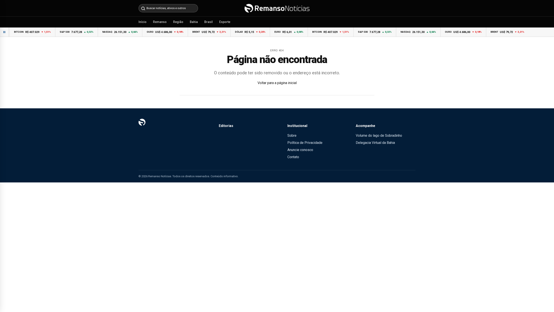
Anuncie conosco (300, 150)
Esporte (224, 22)
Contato (293, 157)
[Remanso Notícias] (277, 8)
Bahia (194, 22)
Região (178, 22)
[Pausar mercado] (4, 32)
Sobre (291, 135)
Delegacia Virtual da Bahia (375, 143)
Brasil (208, 22)
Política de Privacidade (304, 143)
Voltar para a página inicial (277, 83)
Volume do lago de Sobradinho (379, 135)
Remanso (160, 22)
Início (142, 22)
